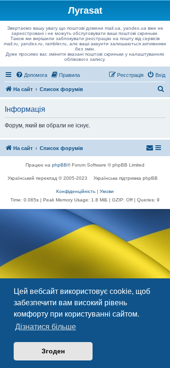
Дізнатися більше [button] (45, 327)
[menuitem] (31, 75)
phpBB (59, 164)
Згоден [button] (53, 351)
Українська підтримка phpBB (126, 178)
